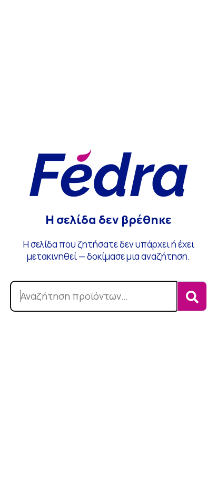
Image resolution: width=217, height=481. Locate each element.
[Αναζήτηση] (191, 296)
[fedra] (108, 174)
